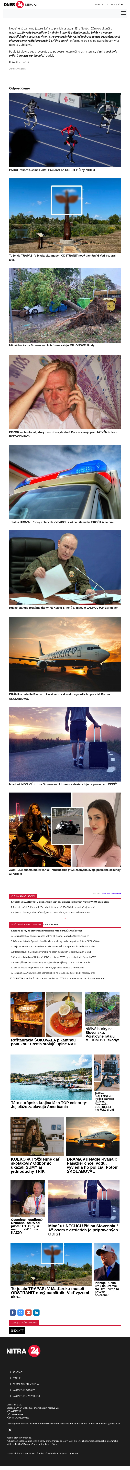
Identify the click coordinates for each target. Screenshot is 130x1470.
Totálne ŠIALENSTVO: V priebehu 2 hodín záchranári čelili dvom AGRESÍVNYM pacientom (61, 901)
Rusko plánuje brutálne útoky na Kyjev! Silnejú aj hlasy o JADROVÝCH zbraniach (52, 962)
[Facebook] (12, 1312)
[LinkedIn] (36, 1312)
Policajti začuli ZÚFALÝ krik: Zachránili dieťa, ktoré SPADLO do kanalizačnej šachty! (53, 907)
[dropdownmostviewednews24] (65, 986)
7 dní (45, 924)
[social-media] (9, 1430)
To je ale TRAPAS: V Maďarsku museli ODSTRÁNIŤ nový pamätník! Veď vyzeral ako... (54, 946)
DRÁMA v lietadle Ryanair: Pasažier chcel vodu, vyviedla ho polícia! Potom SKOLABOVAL (57, 941)
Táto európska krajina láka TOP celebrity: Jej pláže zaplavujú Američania (48, 967)
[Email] (28, 1312)
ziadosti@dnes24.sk (110, 1423)
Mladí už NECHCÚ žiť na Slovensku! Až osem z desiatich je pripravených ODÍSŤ (52, 951)
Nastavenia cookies (23, 1390)
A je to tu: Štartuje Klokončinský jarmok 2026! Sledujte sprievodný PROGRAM (51, 912)
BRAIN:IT (76, 1453)
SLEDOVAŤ (17, 1330)
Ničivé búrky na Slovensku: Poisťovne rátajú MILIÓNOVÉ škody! (47, 930)
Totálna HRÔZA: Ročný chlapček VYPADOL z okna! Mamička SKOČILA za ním (51, 935)
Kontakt (17, 1372)
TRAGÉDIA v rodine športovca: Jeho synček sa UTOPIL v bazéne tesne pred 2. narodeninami (58, 978)
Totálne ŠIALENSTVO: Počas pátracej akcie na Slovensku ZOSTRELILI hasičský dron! (54, 972)
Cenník (16, 1378)
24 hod (54, 924)
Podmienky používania (25, 1383)
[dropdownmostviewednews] (65, 918)
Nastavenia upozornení (26, 1395)
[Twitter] (20, 1312)
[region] (35, 5)
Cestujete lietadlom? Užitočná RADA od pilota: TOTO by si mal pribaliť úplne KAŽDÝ (54, 957)
